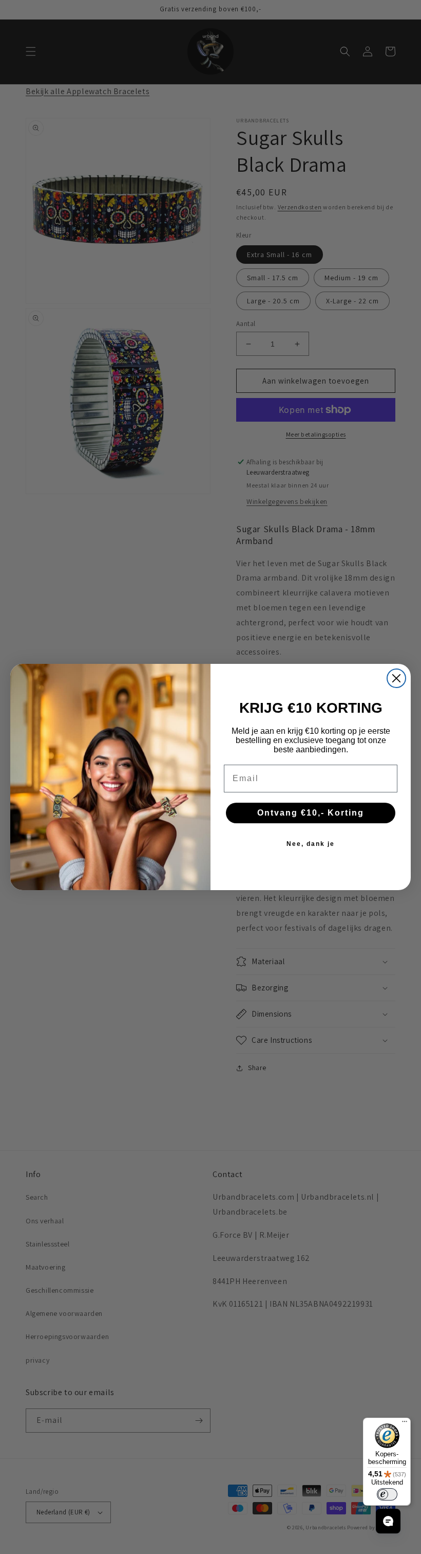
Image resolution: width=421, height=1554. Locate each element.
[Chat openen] (388, 1521)
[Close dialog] (396, 678)
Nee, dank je (310, 843)
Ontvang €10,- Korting (310, 812)
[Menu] (404, 1424)
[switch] (387, 1494)
